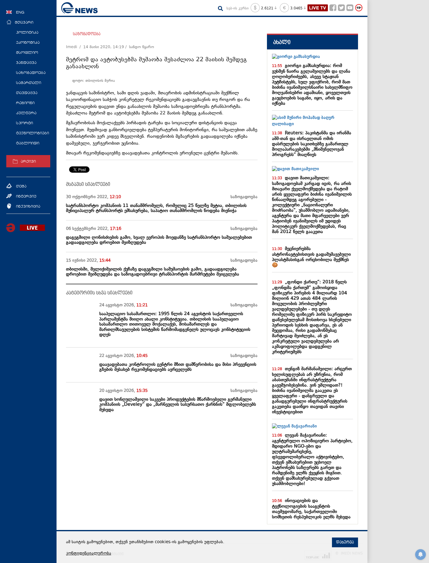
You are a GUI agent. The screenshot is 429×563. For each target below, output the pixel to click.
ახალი (282, 42)
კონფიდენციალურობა (88, 553)
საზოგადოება (86, 34)
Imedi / (74, 47)
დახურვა (345, 542)
